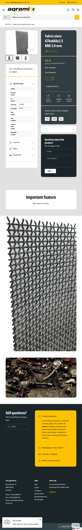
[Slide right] (33, 50)
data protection (39, 494)
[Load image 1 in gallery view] (9, 58)
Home (9, 24)
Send (49, 171)
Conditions (37, 491)
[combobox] (46, 17)
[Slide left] (29, 50)
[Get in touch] (73, 9)
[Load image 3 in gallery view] (25, 58)
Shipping (47, 63)
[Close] (40, 519)
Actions (63, 2)
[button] (3, 9)
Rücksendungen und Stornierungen (40, 498)
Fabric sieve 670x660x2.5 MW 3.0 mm (23, 24)
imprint (36, 488)
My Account (73, 2)
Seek (36, 484)
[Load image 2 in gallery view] (17, 58)
